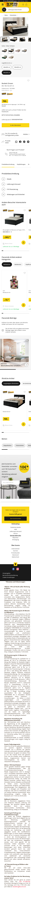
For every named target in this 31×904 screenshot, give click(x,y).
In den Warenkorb (15, 125)
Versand (4, 106)
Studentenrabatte (15, 527)
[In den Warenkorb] (23, 242)
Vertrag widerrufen (15, 535)
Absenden (25, 482)
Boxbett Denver (6, 390)
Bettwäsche (7, 264)
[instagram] (17, 569)
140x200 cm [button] (6, 67)
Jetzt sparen (11, 1)
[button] (2, 4)
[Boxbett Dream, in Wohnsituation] (15, 26)
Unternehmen (15, 549)
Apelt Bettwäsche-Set (8, 271)
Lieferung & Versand (13, 184)
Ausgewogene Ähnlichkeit (11, 383)
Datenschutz (15, 557)
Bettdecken (18, 264)
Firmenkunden (15, 553)
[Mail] (28, 142)
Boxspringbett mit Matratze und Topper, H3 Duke (13, 209)
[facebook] (13, 569)
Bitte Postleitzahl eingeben (11, 115)
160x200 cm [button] (17, 67)
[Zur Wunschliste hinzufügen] (28, 80)
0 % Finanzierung (12, 189)
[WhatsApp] (16, 142)
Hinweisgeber (7, 573)
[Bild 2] (13, 39)
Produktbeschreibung (8, 164)
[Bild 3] (22, 39)
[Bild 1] (5, 39)
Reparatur (15, 537)
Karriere (15, 551)
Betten (4, 439)
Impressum (15, 555)
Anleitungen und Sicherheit (16, 194)
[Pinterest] (24, 142)
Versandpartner (17, 119)
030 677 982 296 (13, 152)
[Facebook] (20, 142)
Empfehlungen (21, 164)
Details (9, 179)
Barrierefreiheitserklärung (10, 575)
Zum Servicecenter (15, 518)
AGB (15, 529)
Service (15, 533)
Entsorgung (15, 539)
